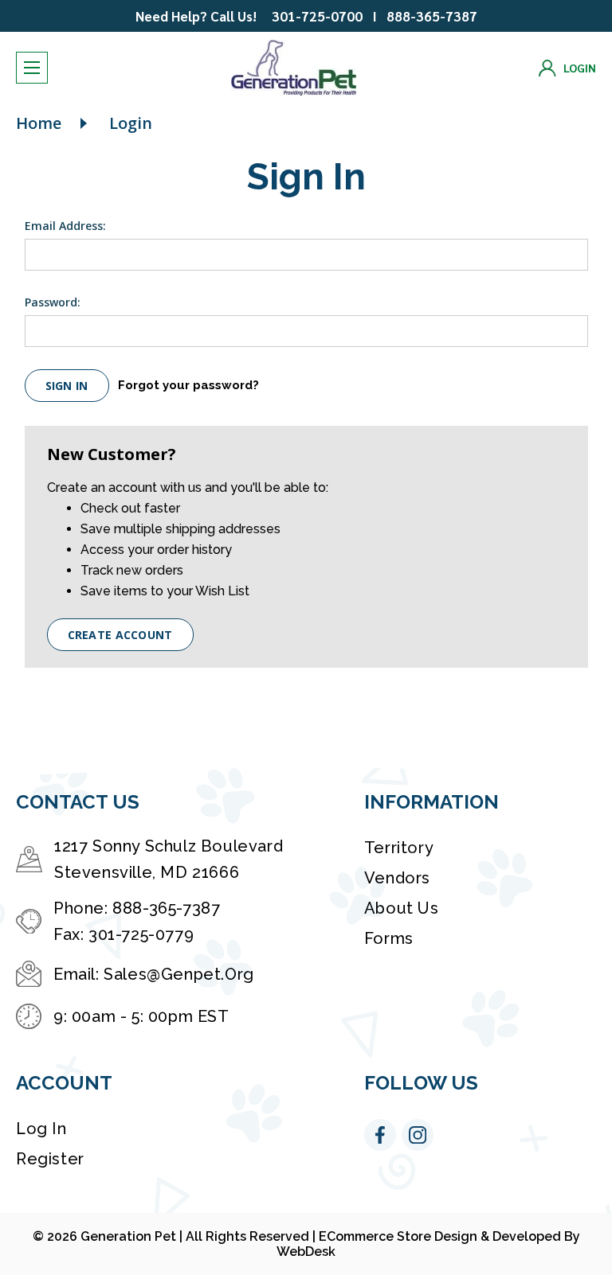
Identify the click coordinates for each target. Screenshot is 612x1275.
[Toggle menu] (32, 68)
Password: (52, 302)
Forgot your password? (188, 385)
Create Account (120, 634)
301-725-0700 (317, 16)
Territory (399, 847)
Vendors (397, 877)
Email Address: (65, 225)
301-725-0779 (141, 934)
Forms (389, 938)
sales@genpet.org (179, 974)
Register (50, 1158)
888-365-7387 (431, 16)
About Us (401, 908)
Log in (41, 1128)
